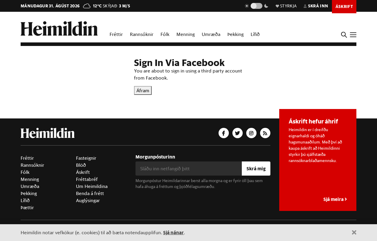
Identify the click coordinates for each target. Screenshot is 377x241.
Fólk (165, 34)
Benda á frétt (90, 193)
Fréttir (116, 34)
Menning (185, 34)
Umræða (211, 34)
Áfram (142, 90)
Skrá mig (256, 168)
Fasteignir (86, 158)
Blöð (81, 165)
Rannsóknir (141, 34)
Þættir (27, 207)
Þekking (235, 34)
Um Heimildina (92, 186)
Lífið (255, 34)
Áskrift (83, 172)
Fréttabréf (87, 179)
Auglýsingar (88, 200)
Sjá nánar (173, 232)
